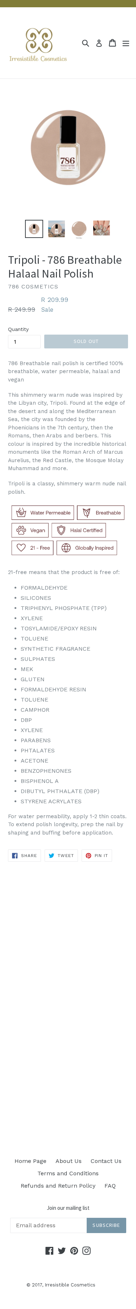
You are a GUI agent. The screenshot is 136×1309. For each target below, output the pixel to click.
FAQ (110, 1185)
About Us (68, 1161)
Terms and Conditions (68, 1173)
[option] (34, 229)
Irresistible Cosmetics (70, 1285)
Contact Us (106, 1161)
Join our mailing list (68, 1208)
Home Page (30, 1161)
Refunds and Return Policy (58, 1185)
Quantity (18, 329)
